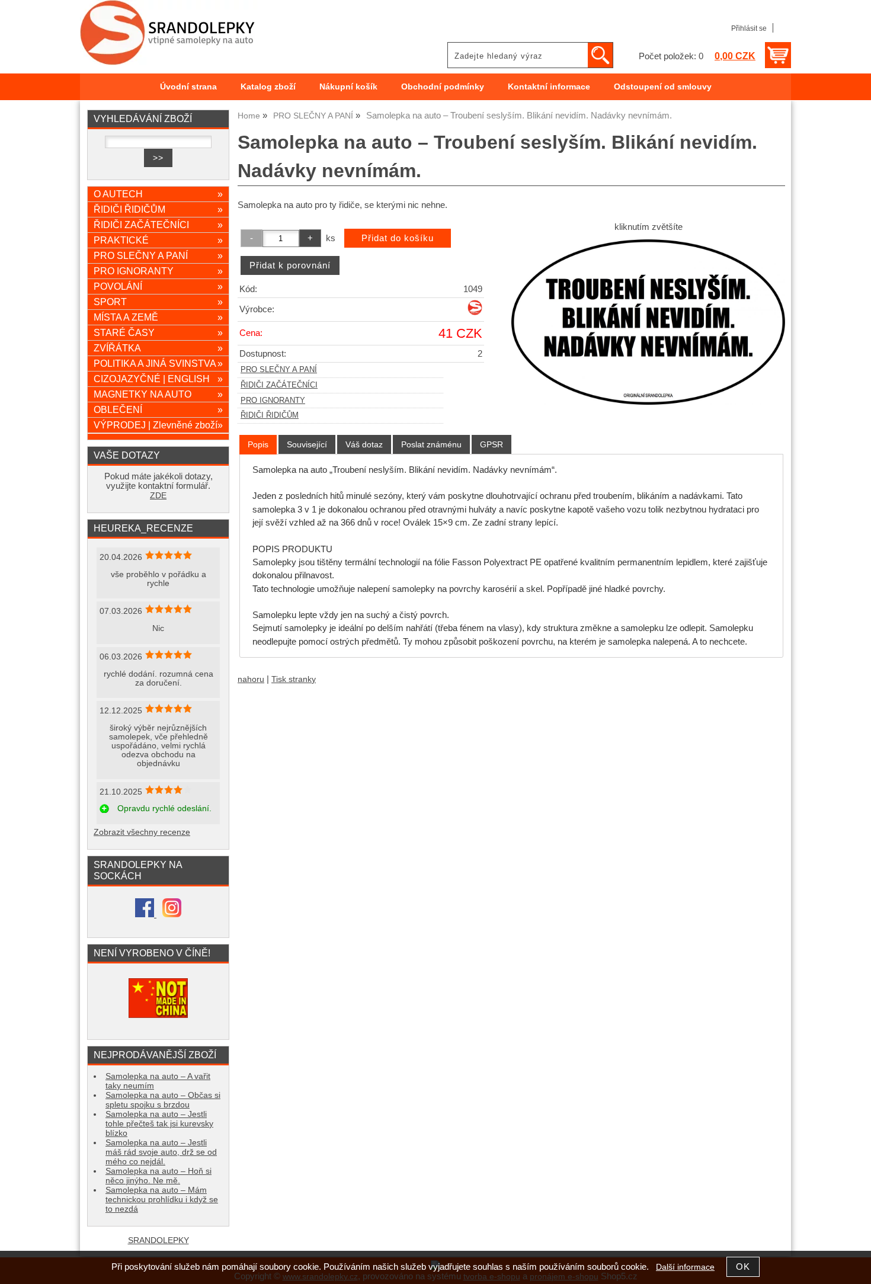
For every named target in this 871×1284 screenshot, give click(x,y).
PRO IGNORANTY (273, 400)
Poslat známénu (431, 444)
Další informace (685, 1267)
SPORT (158, 301)
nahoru (251, 679)
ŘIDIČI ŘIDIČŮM (270, 415)
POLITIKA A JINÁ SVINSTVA (158, 363)
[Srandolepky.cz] (474, 312)
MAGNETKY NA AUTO (158, 394)
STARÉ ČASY (158, 332)
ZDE (158, 495)
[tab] (258, 444)
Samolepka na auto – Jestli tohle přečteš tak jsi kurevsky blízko (159, 1124)
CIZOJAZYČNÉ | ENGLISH (158, 378)
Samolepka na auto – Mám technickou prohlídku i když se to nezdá (161, 1199)
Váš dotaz (364, 444)
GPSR (491, 444)
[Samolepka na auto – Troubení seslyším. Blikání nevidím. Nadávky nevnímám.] (648, 322)
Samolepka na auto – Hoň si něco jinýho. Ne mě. (158, 1176)
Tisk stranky (293, 679)
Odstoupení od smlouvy (663, 86)
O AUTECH (158, 193)
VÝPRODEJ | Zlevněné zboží (158, 425)
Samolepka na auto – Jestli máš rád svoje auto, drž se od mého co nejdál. (161, 1152)
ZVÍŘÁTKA (158, 347)
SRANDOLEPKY (158, 1240)
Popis (258, 444)
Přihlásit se (749, 28)
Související (307, 444)
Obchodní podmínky (442, 86)
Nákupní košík (348, 86)
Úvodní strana (188, 86)
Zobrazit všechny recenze (142, 832)
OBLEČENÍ (158, 409)
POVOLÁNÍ (158, 286)
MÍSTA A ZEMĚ (158, 317)
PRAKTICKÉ (158, 240)
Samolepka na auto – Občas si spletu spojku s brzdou (162, 1100)
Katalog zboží (268, 86)
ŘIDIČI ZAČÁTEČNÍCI (279, 385)
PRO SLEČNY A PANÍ (279, 370)
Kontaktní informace (549, 86)
